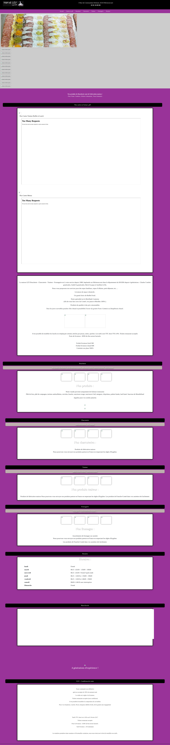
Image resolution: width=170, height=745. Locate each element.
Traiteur (93, 11)
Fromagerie (100, 11)
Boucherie (78, 11)
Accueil (62, 11)
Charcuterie (86, 11)
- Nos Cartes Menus (25, 195)
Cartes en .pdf (69, 11)
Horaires (108, 11)
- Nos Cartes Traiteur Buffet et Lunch (31, 116)
